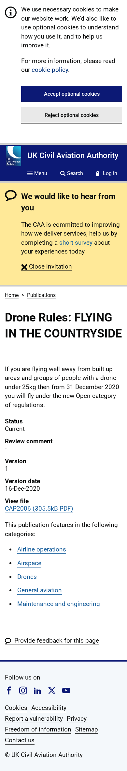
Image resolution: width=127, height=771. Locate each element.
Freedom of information (38, 729)
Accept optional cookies (72, 94)
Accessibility (48, 708)
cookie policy (50, 70)
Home (12, 295)
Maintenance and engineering (58, 604)
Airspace (29, 563)
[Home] (13, 156)
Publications (41, 295)
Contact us (20, 740)
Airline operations (41, 549)
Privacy (77, 718)
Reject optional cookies (72, 115)
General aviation (39, 590)
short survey (75, 242)
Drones (27, 577)
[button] (46, 266)
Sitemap (86, 729)
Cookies (16, 708)
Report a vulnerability (34, 718)
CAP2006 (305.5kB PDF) (39, 508)
